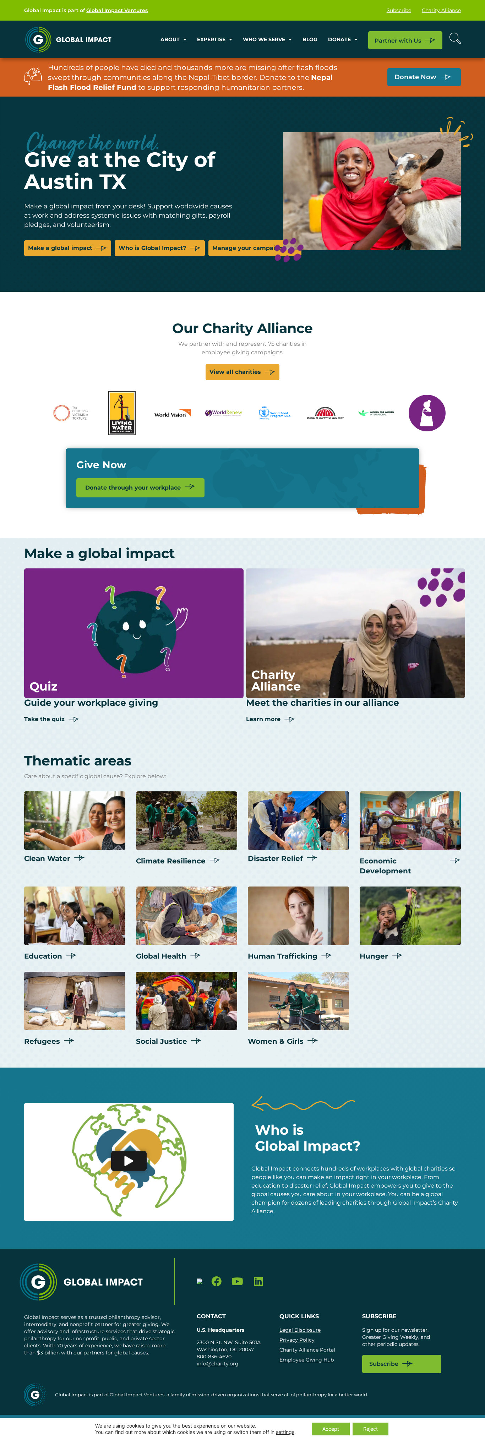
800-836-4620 (214, 1356)
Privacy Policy (297, 1340)
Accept (330, 1429)
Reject (370, 1429)
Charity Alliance (441, 10)
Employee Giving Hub (306, 1360)
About (170, 39)
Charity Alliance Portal (307, 1350)
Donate (339, 39)
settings (285, 1432)
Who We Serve (264, 39)
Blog (310, 39)
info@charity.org (218, 1363)
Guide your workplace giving (91, 702)
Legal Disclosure (300, 1330)
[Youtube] (237, 1282)
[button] (129, 1162)
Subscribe (399, 10)
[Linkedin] (258, 1282)
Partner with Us (398, 40)
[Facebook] (216, 1282)
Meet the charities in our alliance (322, 702)
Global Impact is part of (86, 10)
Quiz (43, 686)
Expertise (211, 39)
